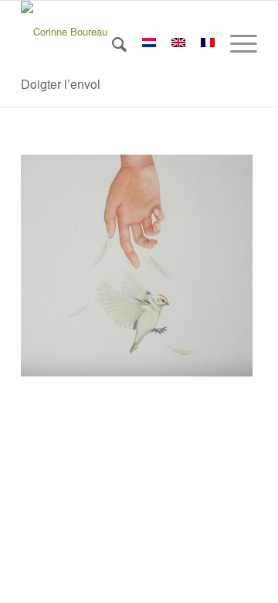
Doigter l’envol (60, 84)
